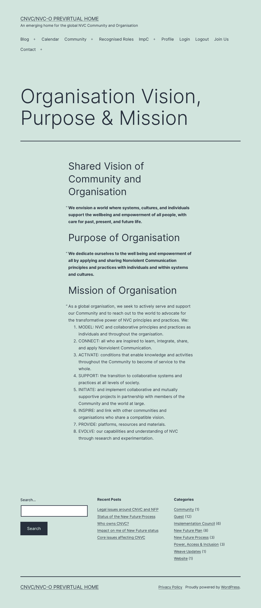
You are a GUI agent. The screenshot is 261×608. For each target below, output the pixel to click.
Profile (167, 39)
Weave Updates (187, 551)
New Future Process (191, 537)
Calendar (50, 39)
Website (181, 558)
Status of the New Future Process (126, 516)
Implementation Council (194, 523)
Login (184, 39)
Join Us (221, 39)
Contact (28, 49)
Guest (179, 516)
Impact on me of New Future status (127, 530)
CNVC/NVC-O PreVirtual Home (59, 19)
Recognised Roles (116, 39)
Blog (24, 39)
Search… (28, 500)
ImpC (144, 39)
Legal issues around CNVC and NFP (127, 509)
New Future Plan (188, 530)
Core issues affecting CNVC (121, 537)
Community (75, 39)
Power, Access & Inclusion (196, 544)
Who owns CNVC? (113, 523)
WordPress (230, 587)
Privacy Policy (170, 587)
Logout (202, 39)
